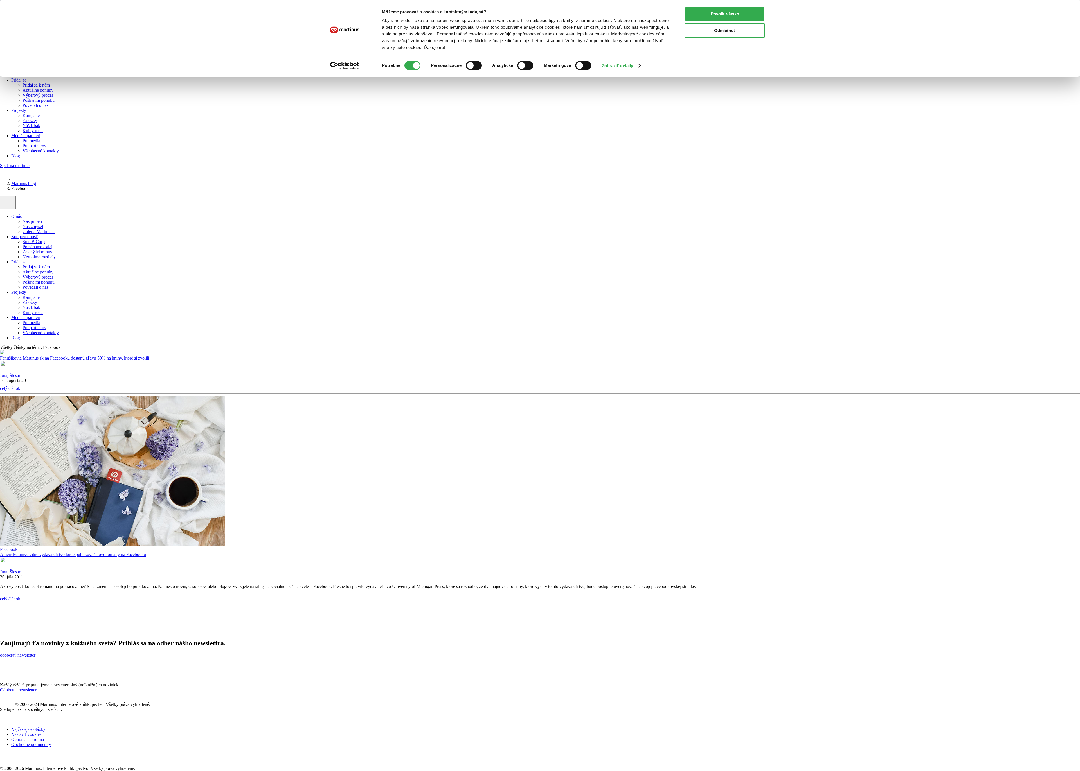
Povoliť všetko (725, 14)
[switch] (474, 65)
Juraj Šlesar (10, 375)
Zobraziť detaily (617, 65)
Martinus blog (23, 183)
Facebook (8, 549)
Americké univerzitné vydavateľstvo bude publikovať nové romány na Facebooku (73, 554)
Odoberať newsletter (18, 690)
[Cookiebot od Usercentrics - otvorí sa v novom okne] (344, 66)
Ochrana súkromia (27, 739)
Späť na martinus (15, 165)
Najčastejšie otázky (28, 729)
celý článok (10, 388)
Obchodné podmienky (31, 744)
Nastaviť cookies (26, 734)
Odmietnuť (724, 30)
